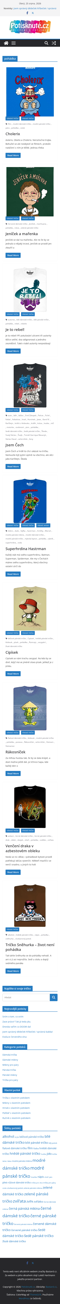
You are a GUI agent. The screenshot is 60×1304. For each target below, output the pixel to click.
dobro (10, 531)
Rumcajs (32, 642)
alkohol (11, 935)
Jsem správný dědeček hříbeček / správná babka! (27, 1031)
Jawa (39, 419)
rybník (50, 538)
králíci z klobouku (22, 423)
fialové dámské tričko (17, 738)
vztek (22, 128)
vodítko (43, 840)
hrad (24, 419)
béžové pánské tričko (17, 638)
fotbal (8, 419)
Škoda (44, 431)
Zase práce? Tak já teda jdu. (16, 1021)
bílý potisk (53, 1143)
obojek (20, 840)
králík (33, 423)
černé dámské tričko (24, 836)
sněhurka (10, 938)
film (9, 124)
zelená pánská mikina (33, 1188)
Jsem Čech (15, 444)
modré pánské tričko (41, 124)
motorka (10, 427)
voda (20, 542)
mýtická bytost (31, 538)
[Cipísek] (30, 608)
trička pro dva (37, 1183)
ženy (31, 439)
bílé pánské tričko (41, 319)
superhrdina (11, 542)
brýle (17, 1137)
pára (8, 128)
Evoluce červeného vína (14, 1036)
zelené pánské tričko (29, 228)
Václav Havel (11, 439)
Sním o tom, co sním (12, 1016)
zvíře (29, 1201)
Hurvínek (31, 419)
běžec (21, 415)
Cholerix (13, 133)
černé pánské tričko (42, 836)
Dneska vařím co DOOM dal (16, 1026)
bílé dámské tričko (24, 319)
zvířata (51, 840)
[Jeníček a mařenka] (30, 191)
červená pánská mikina (23, 1224)
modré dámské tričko (22, 124)
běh (15, 415)
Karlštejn (9, 423)
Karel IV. (46, 419)
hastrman (31, 531)
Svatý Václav (11, 435)
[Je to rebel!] (30, 289)
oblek (13, 840)
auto (10, 415)
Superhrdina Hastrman (26, 548)
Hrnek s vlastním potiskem (16, 1107)
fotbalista (16, 419)
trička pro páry (49, 1182)
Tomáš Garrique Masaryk (35, 435)
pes (50, 1177)
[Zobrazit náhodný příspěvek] (54, 43)
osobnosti (20, 427)
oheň (27, 840)
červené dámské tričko (17, 224)
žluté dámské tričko (14, 646)
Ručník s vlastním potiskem (16, 1118)
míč (52, 423)
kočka (54, 1154)
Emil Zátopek (30, 415)
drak (7, 840)
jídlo (49, 1153)
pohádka (15, 128)
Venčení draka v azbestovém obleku (23, 848)
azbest (11, 836)
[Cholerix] (30, 92)
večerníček (22, 439)
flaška (36, 1148)
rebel (17, 323)
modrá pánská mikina (15, 535)
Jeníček (32, 224)
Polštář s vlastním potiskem (16, 1112)
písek (16, 642)
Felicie (40, 415)
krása (39, 423)
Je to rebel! (15, 329)
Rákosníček (29, 742)
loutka (46, 423)
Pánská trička (28, 118)
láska (9, 1161)
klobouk (9, 642)
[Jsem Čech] (30, 385)
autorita (11, 319)
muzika (34, 1177)
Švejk (20, 435)
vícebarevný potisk (23, 938)
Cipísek (31, 638)
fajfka (23, 531)
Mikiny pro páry (10, 1064)
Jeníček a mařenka (22, 233)
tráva (17, 228)
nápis (37, 935)
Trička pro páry (10, 1080)
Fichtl (47, 415)
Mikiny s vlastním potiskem (16, 1102)
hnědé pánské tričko (44, 638)
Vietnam (49, 742)
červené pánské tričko (24, 1230)
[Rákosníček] (30, 708)
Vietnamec (10, 746)
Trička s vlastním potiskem (16, 1097)
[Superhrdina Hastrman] (30, 500)
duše (17, 531)
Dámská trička (12, 118)
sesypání (42, 642)
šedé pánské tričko (32, 431)
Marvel (48, 531)
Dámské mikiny (10, 1059)
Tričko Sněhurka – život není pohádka (30, 947)
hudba (43, 1154)
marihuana (41, 224)
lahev (4, 1161)
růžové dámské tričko (19, 1182)
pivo (27, 427)
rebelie (24, 323)
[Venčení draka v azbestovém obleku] (30, 807)
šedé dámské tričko (14, 431)
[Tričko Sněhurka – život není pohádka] (30, 905)
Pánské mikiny (43, 525)
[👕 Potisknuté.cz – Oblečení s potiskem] (6, 43)
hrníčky (40, 531)
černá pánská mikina (24, 1208)
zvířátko (38, 1201)
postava (19, 742)
